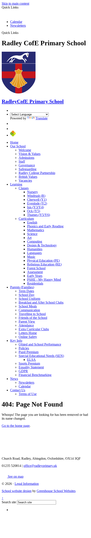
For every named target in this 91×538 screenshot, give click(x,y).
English (32, 222)
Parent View (27, 321)
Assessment (35, 272)
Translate (42, 118)
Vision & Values (29, 154)
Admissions (26, 157)
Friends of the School (33, 317)
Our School (18, 146)
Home (14, 142)
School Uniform (29, 298)
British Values (28, 176)
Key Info (16, 340)
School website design (17, 491)
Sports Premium (29, 363)
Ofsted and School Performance (40, 344)
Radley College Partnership (37, 173)
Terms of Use (28, 394)
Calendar (16, 22)
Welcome (25, 150)
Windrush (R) (36, 196)
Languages (34, 253)
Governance (27, 165)
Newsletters (18, 25)
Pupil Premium (29, 352)
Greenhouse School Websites (56, 491)
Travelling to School (32, 314)
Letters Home (28, 333)
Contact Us (17, 390)
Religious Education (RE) (44, 264)
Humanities (34, 249)
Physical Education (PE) (43, 260)
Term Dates (26, 291)
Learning (16, 184)
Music (31, 257)
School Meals (28, 306)
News (14, 378)
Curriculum (26, 218)
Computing (34, 241)
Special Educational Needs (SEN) (41, 356)
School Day (26, 295)
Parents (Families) (22, 287)
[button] (20, 32)
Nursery (32, 192)
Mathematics (35, 230)
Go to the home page (16, 425)
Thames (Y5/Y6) (38, 215)
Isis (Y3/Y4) (35, 207)
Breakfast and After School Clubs (41, 302)
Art (29, 237)
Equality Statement (31, 367)
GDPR (23, 371)
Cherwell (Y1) (37, 199)
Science (32, 234)
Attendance (26, 325)
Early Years (34, 276)
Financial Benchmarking (35, 375)
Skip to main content (15, 3)
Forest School (36, 268)
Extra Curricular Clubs (34, 329)
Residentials (35, 283)
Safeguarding (27, 169)
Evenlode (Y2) (37, 203)
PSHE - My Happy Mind (44, 279)
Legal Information (27, 483)
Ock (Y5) (33, 211)
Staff (22, 161)
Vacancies (25, 180)
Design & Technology (42, 245)
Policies (24, 348)
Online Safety (28, 337)
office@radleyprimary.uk (40, 465)
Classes (24, 188)
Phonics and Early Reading (45, 226)
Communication (29, 310)
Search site (9, 502)
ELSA (31, 359)
